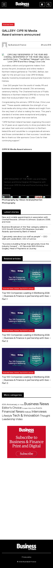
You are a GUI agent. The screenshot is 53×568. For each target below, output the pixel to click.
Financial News (13, 411)
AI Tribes (21, 404)
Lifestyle (7, 415)
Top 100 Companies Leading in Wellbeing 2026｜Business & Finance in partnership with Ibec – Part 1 (26, 295)
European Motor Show (29, 408)
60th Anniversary (9, 404)
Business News (36, 404)
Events (39, 408)
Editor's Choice (12, 407)
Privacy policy (26, 557)
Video (19, 419)
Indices (27, 412)
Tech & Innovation (25, 415)
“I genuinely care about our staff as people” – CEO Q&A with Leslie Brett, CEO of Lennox (24, 237)
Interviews (39, 411)
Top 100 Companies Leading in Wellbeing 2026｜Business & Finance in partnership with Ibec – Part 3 (26, 379)
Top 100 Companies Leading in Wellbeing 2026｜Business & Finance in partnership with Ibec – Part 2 (26, 337)
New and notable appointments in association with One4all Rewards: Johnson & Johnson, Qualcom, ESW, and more (26, 219)
